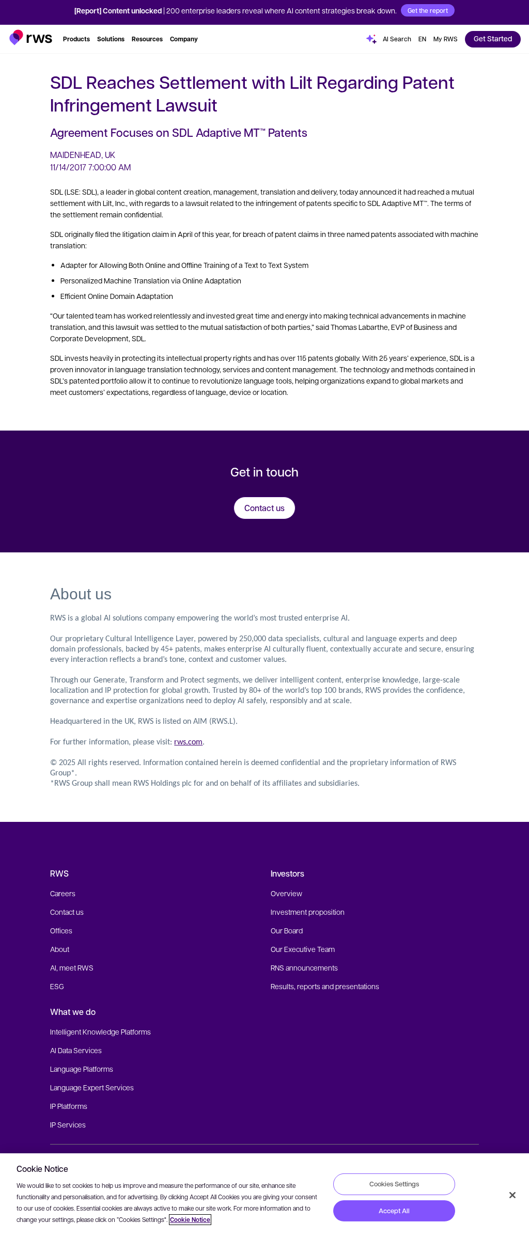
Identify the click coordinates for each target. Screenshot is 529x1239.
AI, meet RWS (72, 967)
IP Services (68, 1124)
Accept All (394, 1210)
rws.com (188, 742)
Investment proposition (308, 911)
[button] (30, 37)
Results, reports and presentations (325, 986)
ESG (57, 986)
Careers (62, 893)
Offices (61, 930)
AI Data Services (76, 1050)
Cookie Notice (190, 1219)
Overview (286, 893)
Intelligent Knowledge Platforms (100, 1031)
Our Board (287, 930)
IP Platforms (68, 1105)
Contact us (67, 911)
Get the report (428, 10)
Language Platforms (81, 1068)
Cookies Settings (394, 1183)
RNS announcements (304, 967)
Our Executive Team (303, 949)
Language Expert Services (92, 1087)
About (59, 949)
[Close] (512, 1195)
